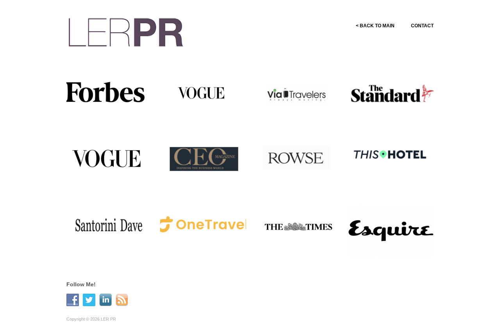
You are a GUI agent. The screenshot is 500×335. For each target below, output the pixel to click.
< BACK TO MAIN (375, 25)
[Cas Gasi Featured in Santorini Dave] (109, 227)
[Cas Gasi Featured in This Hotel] (391, 161)
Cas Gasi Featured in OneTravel (198, 246)
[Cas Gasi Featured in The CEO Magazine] (203, 161)
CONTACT (422, 25)
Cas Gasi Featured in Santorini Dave (104, 246)
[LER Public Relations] (125, 31)
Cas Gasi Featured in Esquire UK (394, 246)
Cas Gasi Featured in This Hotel (391, 180)
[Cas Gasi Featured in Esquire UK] (391, 227)
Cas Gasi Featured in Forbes (114, 117)
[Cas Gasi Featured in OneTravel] (203, 227)
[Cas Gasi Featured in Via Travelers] (297, 95)
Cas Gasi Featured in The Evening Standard (390, 114)
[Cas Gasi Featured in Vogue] (203, 95)
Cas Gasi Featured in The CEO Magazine (203, 180)
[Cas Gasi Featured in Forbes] (109, 93)
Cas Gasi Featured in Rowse (302, 183)
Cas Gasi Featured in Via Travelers (296, 114)
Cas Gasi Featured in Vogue (209, 117)
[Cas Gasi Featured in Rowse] (297, 161)
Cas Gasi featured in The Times (296, 246)
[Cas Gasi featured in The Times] (297, 227)
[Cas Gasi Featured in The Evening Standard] (391, 95)
